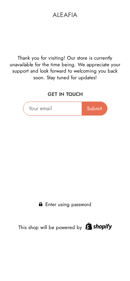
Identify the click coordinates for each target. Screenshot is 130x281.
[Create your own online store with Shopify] (98, 227)
